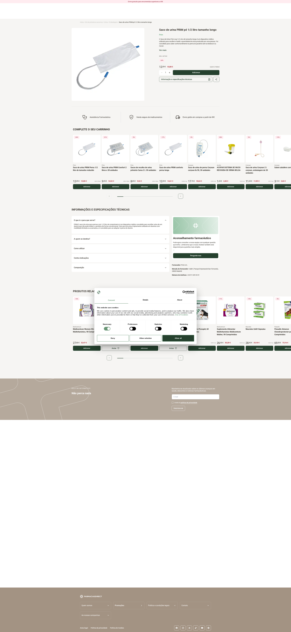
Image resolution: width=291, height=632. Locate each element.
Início (82, 22)
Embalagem (113, 22)
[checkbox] (172, 403)
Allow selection (145, 338)
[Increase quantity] (169, 72)
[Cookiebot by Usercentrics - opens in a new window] (184, 292)
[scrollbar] (145, 196)
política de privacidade (189, 403)
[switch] (132, 329)
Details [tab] (145, 300)
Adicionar (86, 187)
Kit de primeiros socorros (94, 22)
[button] (128, 605)
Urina (106, 22)
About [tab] (179, 300)
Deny (113, 338)
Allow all (178, 338)
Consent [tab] (111, 300)
